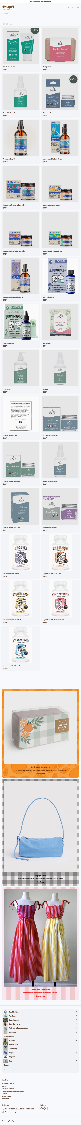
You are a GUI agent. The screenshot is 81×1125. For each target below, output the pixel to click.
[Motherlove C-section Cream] (60, 233)
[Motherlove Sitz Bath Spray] (60, 141)
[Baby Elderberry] (60, 279)
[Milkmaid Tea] (60, 325)
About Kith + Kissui (8, 1084)
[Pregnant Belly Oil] (20, 141)
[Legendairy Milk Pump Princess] (60, 602)
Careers (4, 1094)
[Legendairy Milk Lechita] (20, 556)
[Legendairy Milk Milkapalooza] (20, 648)
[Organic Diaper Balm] (20, 417)
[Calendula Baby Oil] (20, 95)
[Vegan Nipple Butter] (60, 510)
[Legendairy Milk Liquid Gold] (20, 602)
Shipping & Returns (8, 1089)
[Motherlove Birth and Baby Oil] (20, 279)
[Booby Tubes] (60, 49)
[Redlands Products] (40, 727)
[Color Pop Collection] (40, 938)
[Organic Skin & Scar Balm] (20, 463)
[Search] (77, 13)
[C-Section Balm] (60, 95)
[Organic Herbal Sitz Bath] (20, 510)
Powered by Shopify (8, 1121)
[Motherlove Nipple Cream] (60, 187)
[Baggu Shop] (40, 826)
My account (5, 1099)
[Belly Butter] (20, 371)
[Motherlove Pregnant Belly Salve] (20, 187)
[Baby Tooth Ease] (20, 325)
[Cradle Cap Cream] (20, 49)
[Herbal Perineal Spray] (60, 463)
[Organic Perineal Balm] (60, 417)
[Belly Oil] (60, 371)
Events (4, 1086)
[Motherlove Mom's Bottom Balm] (20, 233)
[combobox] (40, 13)
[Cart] (73, 7)
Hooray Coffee (6, 1096)
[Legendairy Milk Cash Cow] (60, 556)
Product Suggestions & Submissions (13, 1091)
